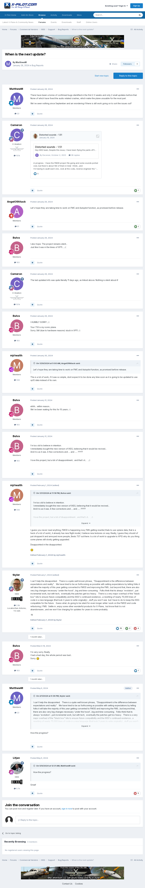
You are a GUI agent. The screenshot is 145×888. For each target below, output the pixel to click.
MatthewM (21, 62)
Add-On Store (27, 15)
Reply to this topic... (29, 820)
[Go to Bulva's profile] (16, 247)
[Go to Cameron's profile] (16, 135)
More (79, 15)
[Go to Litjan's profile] (16, 767)
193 (18, 262)
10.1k (18, 155)
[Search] (140, 15)
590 (18, 380)
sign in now (67, 808)
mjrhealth (16, 355)
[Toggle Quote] (34, 363)
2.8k (18, 605)
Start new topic (102, 75)
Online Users (91, 22)
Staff (79, 22)
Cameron (16, 125)
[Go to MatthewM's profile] (8, 64)
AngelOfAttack (16, 201)
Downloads (67, 22)
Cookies (79, 883)
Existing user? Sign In (116, 6)
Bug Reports (37, 65)
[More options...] (138, 89)
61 (18, 226)
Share (114, 64)
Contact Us (67, 883)
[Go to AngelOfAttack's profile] (16, 211)
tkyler (16, 574)
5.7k (18, 788)
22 (17, 113)
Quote (39, 114)
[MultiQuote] (32, 114)
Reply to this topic (128, 75)
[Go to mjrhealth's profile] (16, 365)
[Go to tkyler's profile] (16, 584)
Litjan (16, 757)
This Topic (128, 15)
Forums (42, 22)
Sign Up (136, 6)
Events (54, 22)
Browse (42, 15)
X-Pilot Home (10, 15)
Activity (54, 15)
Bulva (16, 237)
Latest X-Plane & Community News (18, 22)
